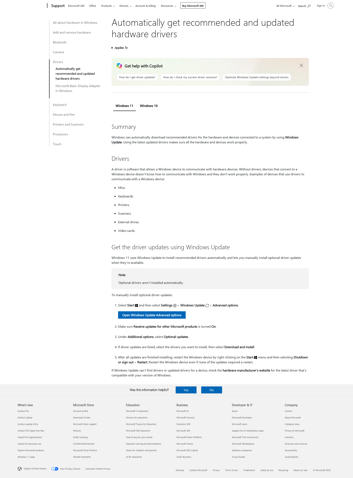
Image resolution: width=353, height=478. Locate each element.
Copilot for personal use (29, 443)
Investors (289, 437)
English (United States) (35, 468)
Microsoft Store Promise (85, 450)
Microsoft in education (137, 410)
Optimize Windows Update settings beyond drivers (256, 77)
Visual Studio (238, 456)
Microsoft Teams (184, 443)
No (212, 390)
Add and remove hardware (72, 32)
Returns (77, 430)
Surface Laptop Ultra (28, 424)
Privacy (216, 470)
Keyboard (59, 104)
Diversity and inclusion (296, 443)
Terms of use (231, 470)
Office (92, 5)
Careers (289, 410)
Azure (235, 410)
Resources (167, 5)
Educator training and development (143, 443)
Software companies (242, 450)
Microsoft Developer (242, 417)
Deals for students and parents (141, 450)
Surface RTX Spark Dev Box (31, 430)
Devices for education (136, 417)
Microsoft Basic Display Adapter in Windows (78, 88)
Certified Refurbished (83, 443)
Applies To (121, 48)
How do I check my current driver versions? (190, 77)
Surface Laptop (25, 417)
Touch (57, 144)
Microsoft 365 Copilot (187, 450)
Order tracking (80, 437)
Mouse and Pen (64, 114)
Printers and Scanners (68, 124)
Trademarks (249, 470)
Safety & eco (266, 470)
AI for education (134, 456)
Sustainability (291, 456)
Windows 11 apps (26, 456)
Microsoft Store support (85, 424)
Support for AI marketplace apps (248, 430)
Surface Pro (23, 410)
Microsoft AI (182, 410)
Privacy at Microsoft (294, 430)
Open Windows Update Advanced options (151, 315)
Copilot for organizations (30, 437)
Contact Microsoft (198, 470)
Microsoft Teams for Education (141, 424)
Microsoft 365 (76, 5)
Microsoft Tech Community (245, 437)
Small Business (183, 456)
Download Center (81, 417)
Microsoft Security (185, 417)
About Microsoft (293, 417)
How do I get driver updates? (137, 77)
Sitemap (180, 470)
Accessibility (291, 450)
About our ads (300, 470)
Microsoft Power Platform (189, 437)
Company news (292, 424)
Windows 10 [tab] (149, 105)
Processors (60, 134)
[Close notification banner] (301, 65)
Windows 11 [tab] (124, 105)
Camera (58, 52)
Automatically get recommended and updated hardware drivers (75, 73)
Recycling (283, 470)
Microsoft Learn (239, 424)
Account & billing (145, 5)
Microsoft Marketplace (243, 443)
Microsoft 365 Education (138, 430)
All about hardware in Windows (75, 22)
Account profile (80, 410)
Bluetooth (60, 42)
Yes (186, 390)
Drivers (58, 62)
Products (106, 5)
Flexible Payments (82, 456)
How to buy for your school (139, 437)
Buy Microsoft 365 (193, 5)
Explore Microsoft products (31, 450)
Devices (124, 5)
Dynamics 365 (183, 424)
